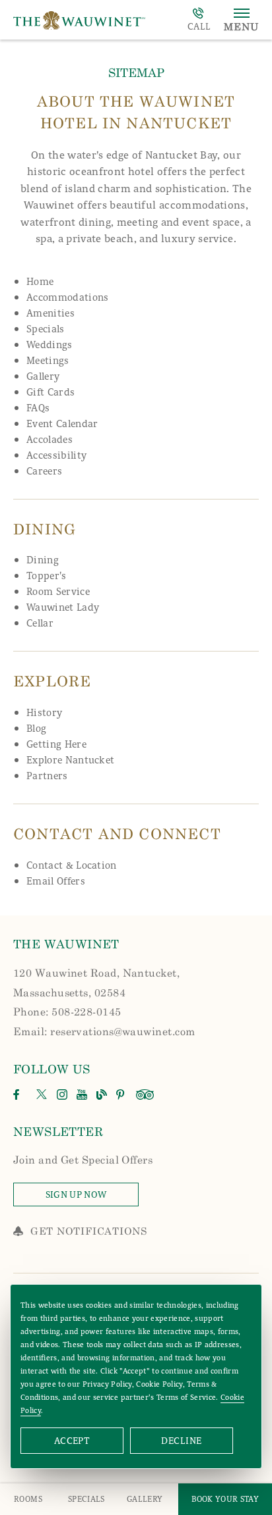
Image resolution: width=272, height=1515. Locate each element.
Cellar (39, 623)
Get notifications (88, 1231)
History (44, 712)
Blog (36, 728)
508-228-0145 (199, 20)
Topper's (46, 575)
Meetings (47, 360)
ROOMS (28, 1499)
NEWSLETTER (58, 1131)
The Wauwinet (66, 944)
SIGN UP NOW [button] (92, 1197)
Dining (42, 560)
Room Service (58, 591)
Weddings (49, 344)
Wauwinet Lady (62, 607)
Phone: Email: (104, 1001)
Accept (72, 1441)
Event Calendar (62, 423)
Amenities (50, 313)
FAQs (38, 408)
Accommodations (67, 297)
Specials (45, 329)
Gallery (42, 376)
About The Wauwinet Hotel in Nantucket (136, 112)
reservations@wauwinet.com (122, 1031)
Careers (44, 471)
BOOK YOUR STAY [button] (225, 1499)
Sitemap (136, 73)
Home (39, 281)
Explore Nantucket (70, 760)
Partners (47, 776)
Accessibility (56, 455)
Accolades (49, 439)
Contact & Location (71, 865)
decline (181, 1441)
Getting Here (56, 744)
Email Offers (55, 881)
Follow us (51, 1069)
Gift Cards (50, 392)
